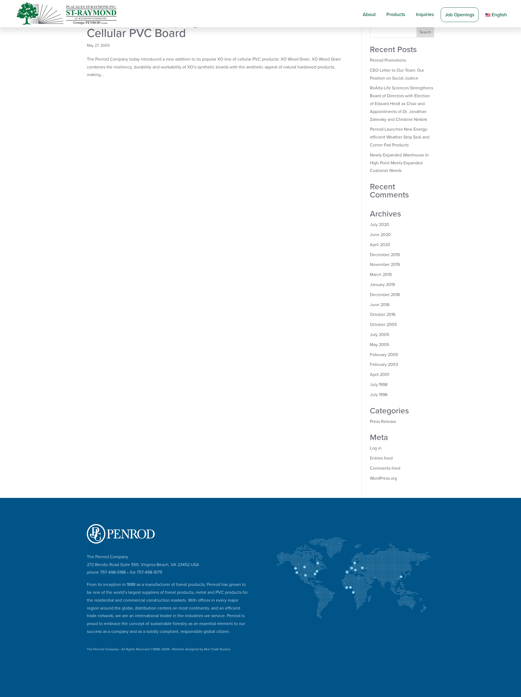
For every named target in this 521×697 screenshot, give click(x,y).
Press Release (383, 421)
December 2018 (385, 294)
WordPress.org (383, 478)
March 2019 (381, 274)
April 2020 (380, 244)
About (369, 14)
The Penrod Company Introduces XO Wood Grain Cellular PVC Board (214, 27)
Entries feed (381, 458)
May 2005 (379, 344)
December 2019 (385, 255)
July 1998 (378, 384)
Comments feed (385, 468)
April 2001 (379, 374)
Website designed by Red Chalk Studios (201, 649)
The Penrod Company (103, 649)
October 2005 (383, 324)
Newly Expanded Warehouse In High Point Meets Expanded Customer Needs (399, 163)
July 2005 (379, 334)
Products (395, 14)
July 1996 (378, 394)
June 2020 (380, 234)
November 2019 (385, 264)
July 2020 (379, 224)
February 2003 (384, 364)
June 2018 (379, 304)
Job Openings (459, 15)
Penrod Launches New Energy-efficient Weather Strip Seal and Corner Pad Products (399, 137)
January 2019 (382, 284)
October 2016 (382, 314)
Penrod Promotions (388, 60)
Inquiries (425, 14)
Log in (376, 448)
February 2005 (384, 354)
